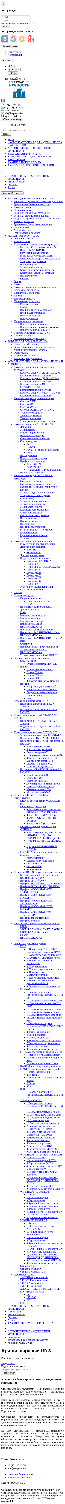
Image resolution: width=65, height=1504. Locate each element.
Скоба (30, 452)
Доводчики (26, 427)
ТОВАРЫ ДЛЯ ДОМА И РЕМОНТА (28, 341)
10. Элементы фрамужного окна (44, 955)
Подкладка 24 (34, 564)
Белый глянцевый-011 (38, 746)
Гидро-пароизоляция (31, 598)
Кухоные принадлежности (28, 358)
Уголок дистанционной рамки (36, 586)
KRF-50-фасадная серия (33, 806)
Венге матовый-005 (37, 780)
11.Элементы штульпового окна (44, 1114)
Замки (17, 284)
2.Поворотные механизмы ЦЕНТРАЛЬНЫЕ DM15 (41, 1127)
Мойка (23, 307)
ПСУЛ (30, 603)
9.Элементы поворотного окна (43, 1151)
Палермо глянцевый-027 (40, 766)
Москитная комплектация (40, 860)
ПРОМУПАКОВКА (31, 937)
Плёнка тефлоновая (30, 521)
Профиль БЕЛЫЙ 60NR (33, 877)
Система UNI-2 (28, 407)
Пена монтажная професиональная (39, 646)
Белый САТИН (35, 778)
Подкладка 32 (34, 569)
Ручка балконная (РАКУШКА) (36, 529)
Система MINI (28, 401)
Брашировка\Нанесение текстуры (32, 204)
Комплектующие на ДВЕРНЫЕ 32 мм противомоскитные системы (40, 374)
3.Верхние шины (36, 1200)
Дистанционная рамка (32, 555)
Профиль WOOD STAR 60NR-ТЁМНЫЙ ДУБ (36, 902)
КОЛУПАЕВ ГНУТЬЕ (32, 1291)
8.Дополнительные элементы (42, 1217)
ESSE (23, 946)
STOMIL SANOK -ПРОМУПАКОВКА (41, 929)
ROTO (23, 1089)
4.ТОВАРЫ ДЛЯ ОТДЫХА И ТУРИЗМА (30, 156)
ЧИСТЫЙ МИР (16, 181)
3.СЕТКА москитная (31, 1283)
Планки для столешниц (32, 312)
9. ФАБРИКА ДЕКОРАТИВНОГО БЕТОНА (32, 165)
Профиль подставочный (33, 526)
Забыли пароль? (25, 23)
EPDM (23, 926)
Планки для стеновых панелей (36, 310)
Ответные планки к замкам (35, 438)
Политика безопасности (20, 1474)
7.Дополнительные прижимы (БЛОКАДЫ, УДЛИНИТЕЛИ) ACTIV (43, 1180)
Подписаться (9, 1373)
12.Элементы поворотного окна (44, 1009)
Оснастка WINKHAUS (32, 1271)
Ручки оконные (28, 532)
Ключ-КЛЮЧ (34, 464)
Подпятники (27, 524)
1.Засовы (31, 1194)
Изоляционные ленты (38, 601)
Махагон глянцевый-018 (40, 760)
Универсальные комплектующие (37, 421)
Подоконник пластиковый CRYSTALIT (35, 732)
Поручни (31, 447)
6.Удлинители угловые (39, 1143)
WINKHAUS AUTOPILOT (34, 1191)
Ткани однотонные (30, 418)
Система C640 (34, 863)
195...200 (31, 1297)
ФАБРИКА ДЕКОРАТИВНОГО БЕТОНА (30, 198)
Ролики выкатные (23, 238)
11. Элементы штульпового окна (44, 957)
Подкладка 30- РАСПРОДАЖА (43, 566)
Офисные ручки (29, 441)
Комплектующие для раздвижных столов (36, 287)
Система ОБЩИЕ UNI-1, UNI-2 (37, 409)
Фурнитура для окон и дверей (30, 943)
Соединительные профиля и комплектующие (42, 694)
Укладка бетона (22, 230)
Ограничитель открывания (34, 515)
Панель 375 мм (35, 675)
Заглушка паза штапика (32, 504)
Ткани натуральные (30, 415)
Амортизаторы (22, 241)
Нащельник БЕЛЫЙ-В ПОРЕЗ (36, 629)
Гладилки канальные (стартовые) (32, 213)
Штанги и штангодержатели (29, 338)
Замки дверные (28, 429)
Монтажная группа (24, 595)
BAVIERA (32, 549)
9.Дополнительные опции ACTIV (45, 1189)
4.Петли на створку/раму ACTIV (44, 1166)
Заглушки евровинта (31, 267)
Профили (25, 683)
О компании (14, 1311)
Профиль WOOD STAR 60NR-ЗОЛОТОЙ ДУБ (36, 890)
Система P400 (34, 866)
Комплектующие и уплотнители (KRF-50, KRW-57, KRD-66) (44, 811)
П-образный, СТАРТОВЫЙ (42, 689)
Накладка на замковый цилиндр (44, 469)
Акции (11, 187)
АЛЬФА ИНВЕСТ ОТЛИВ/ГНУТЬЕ (40, 1288)
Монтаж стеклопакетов (32, 615)
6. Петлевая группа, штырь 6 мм (44, 1040)
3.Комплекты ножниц (38, 1032)
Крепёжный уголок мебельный (37, 272)
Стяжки (24, 278)
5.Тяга (30, 1086)
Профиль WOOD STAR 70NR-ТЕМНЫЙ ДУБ (36, 913)
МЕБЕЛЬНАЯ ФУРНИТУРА (23, 235)
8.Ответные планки (37, 1046)
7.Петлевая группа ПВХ (40, 1146)
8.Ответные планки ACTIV (41, 1186)
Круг (29, 444)
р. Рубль (13, 73)
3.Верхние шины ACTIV (40, 1163)
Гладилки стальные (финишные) (31, 215)
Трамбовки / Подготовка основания (33, 224)
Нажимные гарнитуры (32, 435)
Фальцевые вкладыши (32, 589)
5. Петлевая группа (37, 972)
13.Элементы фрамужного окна (44, 1012)
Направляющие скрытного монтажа (39, 327)
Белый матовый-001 (37, 775)
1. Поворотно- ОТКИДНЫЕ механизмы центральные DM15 (44, 950)
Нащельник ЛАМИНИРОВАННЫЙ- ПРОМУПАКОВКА (40, 634)
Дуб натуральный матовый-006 (43, 783)
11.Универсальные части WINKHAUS (40, 1233)
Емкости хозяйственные (27, 344)
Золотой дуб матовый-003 (40, 786)
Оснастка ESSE (28, 1266)
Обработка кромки (24, 210)
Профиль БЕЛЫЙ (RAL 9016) (43, 838)
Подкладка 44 (34, 584)
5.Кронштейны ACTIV (39, 1169)
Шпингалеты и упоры (32, 472)
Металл (18, 592)
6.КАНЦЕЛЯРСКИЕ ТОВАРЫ (24, 162)
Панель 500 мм (35, 678)
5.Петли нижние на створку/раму (44, 1248)
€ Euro (12, 66)
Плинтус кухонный (30, 315)
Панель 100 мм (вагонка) (40, 669)
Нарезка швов (21, 227)
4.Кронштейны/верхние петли (43, 1203)
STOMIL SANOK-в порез (34, 932)
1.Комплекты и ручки (38, 1072)
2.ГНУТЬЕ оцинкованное (34, 1280)
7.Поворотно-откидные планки (43, 1043)
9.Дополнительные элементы (42, 1049)
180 (28, 1294)
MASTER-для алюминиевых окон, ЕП (41, 1069)
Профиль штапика (30, 920)
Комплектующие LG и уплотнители (39, 875)
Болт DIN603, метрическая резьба (38, 247)
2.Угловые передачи (37, 1197)
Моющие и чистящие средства (30, 349)
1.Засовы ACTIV (36, 1157)
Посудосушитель (29, 318)
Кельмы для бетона (24, 221)
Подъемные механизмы (26, 290)
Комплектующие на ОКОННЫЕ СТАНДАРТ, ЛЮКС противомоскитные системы (37, 387)
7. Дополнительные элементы (43, 977)
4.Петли (31, 1083)
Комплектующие (23, 207)
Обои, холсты (21, 352)
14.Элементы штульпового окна (44, 1014)
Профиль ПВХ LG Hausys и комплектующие (38, 872)
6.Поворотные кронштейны (41, 1251)
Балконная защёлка (30, 481)
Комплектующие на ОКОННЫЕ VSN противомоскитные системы (40, 394)
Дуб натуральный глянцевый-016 (44, 755)
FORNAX (25, 989)
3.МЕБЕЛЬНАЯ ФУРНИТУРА (24, 153)
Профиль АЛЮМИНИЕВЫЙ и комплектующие (31, 796)
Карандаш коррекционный (34, 509)
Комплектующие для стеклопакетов (33, 541)
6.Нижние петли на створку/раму (44, 1211)
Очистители (26, 643)
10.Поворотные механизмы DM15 (45, 1000)
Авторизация (15, 54)
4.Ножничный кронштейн (41, 1137)
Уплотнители (34, 869)
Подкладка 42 (34, 581)
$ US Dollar (14, 69)
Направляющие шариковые (35, 330)
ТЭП (22, 940)
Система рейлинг (23, 335)
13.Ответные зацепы (38, 1120)
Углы (29, 698)
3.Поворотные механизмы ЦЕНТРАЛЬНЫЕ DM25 (41, 1133)
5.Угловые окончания (38, 1037)
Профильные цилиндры (33, 461)
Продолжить (8, 1363)
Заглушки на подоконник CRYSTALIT (41, 735)
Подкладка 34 (34, 572)
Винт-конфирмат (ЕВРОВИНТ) (37, 255)
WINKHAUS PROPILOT (33, 1220)
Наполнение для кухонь (27, 301)
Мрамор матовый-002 (38, 792)
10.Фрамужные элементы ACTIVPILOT (40, 1227)
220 (28, 1300)
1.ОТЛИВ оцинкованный (34, 1277)
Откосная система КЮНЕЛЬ (42, 663)
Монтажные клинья (30, 618)
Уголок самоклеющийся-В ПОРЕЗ (38, 655)
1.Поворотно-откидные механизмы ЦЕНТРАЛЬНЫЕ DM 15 (45, 995)
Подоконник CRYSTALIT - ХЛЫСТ (39, 738)
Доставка (13, 184)
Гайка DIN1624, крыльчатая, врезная (40, 258)
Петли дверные (28, 455)
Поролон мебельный (25, 355)
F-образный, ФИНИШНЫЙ (42, 686)
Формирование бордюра (27, 232)
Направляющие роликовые (34, 324)
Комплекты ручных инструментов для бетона (38, 201)
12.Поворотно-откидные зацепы (44, 1117)
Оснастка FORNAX (31, 1268)
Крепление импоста (31, 512)
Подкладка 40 (34, 578)
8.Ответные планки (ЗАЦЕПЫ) (44, 1260)
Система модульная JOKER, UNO (32, 332)
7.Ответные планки (37, 1214)
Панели (24, 666)
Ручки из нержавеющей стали (43, 449)
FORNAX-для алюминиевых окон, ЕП (41, 1052)
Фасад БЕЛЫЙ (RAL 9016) (41, 815)
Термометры (27, 538)
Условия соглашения (19, 1477)
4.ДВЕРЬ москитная (31, 1286)
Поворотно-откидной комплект (43, 1054)
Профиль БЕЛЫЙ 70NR (33, 880)
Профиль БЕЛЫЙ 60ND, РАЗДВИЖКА (41, 883)
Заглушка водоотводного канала (37, 492)
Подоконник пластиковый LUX (31, 701)
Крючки (18, 295)
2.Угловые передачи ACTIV (41, 1160)
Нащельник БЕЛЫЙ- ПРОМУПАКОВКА (31, 625)
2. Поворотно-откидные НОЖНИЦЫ (39, 962)
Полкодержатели (29, 275)
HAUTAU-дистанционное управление (41, 1066)
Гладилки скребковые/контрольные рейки (36, 218)
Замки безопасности (31, 506)
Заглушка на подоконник (33, 501)
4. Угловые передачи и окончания (45, 969)
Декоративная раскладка (33, 546)
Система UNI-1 (28, 404)
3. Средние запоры (37, 966)
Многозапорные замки (32, 432)
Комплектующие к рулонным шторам (34, 398)
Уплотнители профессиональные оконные (36, 923)
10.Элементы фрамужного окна (44, 1111)
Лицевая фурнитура (24, 298)
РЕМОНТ (25, 1303)
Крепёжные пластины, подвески (37, 270)
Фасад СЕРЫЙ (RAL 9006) (41, 823)
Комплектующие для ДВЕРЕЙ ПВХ (33, 424)
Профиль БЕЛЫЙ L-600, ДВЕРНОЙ (40, 886)
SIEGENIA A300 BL (31, 1100)
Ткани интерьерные (31, 412)
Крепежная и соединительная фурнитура (36, 244)
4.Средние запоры (36, 1034)
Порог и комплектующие (33, 458)
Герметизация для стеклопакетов (38, 544)
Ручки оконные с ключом (33, 535)
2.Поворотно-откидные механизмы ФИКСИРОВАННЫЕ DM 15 (45, 1026)
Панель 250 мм (35, 672)
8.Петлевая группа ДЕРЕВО (42, 1149)
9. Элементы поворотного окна (43, 986)
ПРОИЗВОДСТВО (24, 1274)
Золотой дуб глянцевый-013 (42, 758)
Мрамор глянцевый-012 (39, 763)
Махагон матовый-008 (39, 789)
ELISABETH (34, 552)
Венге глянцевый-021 (38, 752)
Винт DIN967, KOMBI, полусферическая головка (34, 251)
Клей (23, 612)
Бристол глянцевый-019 (39, 749)
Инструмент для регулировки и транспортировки (37, 608)
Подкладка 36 (34, 575)
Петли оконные (28, 518)
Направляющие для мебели (28, 321)
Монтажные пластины (32, 621)
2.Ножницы (33, 1074)
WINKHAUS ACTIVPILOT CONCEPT (41, 1154)
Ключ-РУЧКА (34, 467)
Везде (11, 139)
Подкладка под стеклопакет (35, 558)
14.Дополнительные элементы (43, 1123)
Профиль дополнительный (34, 917)
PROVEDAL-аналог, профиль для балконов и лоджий (38, 853)
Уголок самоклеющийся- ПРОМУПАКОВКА (33, 651)
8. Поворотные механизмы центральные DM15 (41, 982)
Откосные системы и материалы (31, 658)
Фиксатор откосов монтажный (43, 681)
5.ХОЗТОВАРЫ (16, 159)
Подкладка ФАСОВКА (39, 561)
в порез (24, 935)
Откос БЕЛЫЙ (28, 661)
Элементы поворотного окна (42, 1063)
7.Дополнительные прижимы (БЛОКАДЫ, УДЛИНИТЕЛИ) (43, 1256)
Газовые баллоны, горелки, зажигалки (34, 347)
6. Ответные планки (37, 974)
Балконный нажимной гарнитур (37, 484)
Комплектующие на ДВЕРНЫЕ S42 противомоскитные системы (39, 380)
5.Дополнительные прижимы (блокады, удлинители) (42, 1207)
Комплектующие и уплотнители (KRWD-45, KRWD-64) (44, 833)
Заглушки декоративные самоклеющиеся (33, 263)
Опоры (17, 281)
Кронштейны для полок (27, 292)
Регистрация (8, 23)
